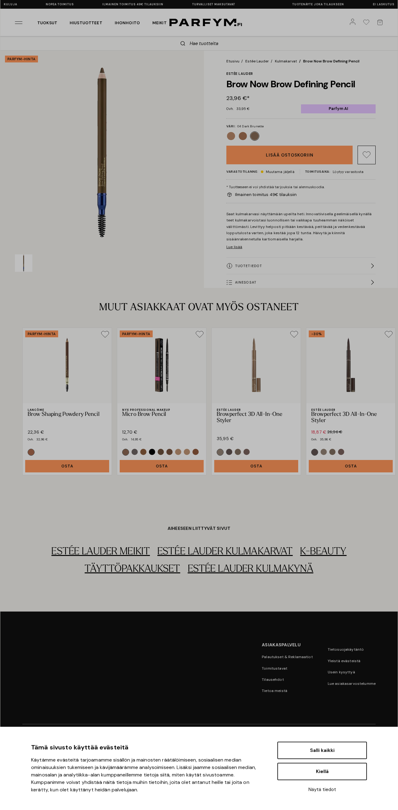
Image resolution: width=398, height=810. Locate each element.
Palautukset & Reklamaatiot (287, 656)
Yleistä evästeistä (344, 660)
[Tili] (354, 22)
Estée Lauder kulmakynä (250, 569)
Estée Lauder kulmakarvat (225, 552)
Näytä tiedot (322, 789)
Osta (67, 466)
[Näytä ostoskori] (381, 22)
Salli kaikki (322, 750)
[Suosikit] (367, 22)
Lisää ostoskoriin (289, 155)
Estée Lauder (257, 61)
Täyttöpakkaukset (132, 569)
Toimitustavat (274, 668)
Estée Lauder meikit (100, 552)
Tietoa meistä (274, 690)
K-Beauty (323, 552)
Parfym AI (338, 108)
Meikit (159, 22)
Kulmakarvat (286, 61)
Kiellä (322, 771)
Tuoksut (47, 22)
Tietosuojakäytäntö (346, 649)
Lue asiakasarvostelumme (352, 683)
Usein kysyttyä (341, 672)
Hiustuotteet (86, 22)
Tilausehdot (273, 679)
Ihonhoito (127, 22)
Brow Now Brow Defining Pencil (331, 61)
